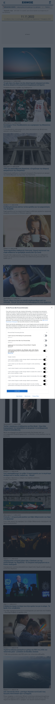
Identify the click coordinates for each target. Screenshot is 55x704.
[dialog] (27, 352)
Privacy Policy (36, 396)
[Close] (52, 308)
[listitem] (27, 332)
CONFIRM (17, 391)
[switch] (45, 336)
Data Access (27, 396)
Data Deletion (19, 396)
